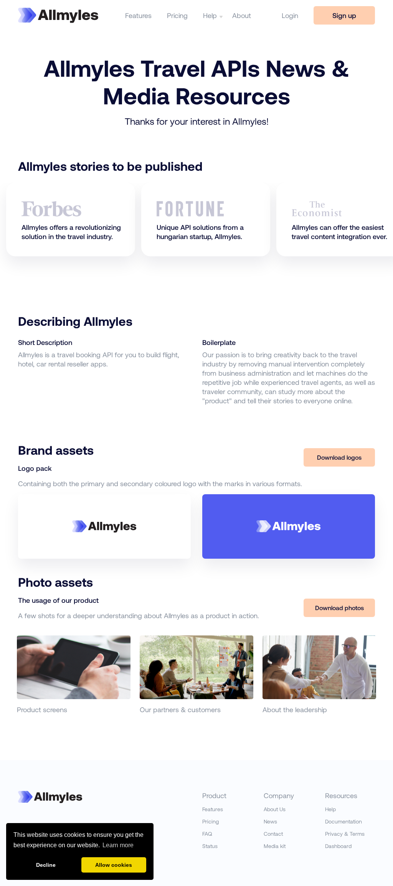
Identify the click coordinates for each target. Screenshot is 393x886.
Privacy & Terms (345, 833)
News (270, 821)
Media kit (275, 846)
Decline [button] (46, 865)
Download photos (339, 607)
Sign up (344, 15)
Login (290, 15)
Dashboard (338, 846)
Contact (273, 833)
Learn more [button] (118, 845)
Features (138, 15)
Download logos (339, 457)
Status (210, 846)
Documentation (343, 821)
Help (210, 15)
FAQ (207, 833)
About (241, 15)
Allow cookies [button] (113, 865)
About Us (275, 809)
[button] (219, 15)
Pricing (177, 15)
